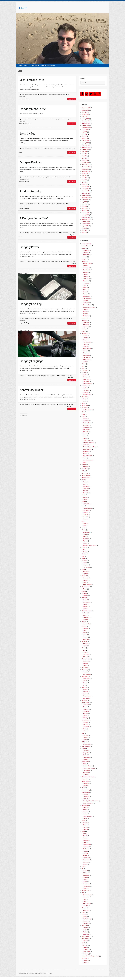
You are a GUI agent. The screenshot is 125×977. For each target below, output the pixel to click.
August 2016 (85, 199)
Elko (84, 650)
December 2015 (86, 217)
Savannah (85, 466)
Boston (85, 589)
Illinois (83, 495)
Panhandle (86, 444)
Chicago (85, 497)
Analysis (84, 259)
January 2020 (85, 119)
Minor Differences (86, 610)
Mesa (84, 289)
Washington (85, 925)
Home (20, 65)
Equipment (45, 203)
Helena (85, 632)
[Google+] (86, 94)
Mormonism (86, 897)
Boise (84, 484)
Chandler (58, 94)
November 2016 (86, 193)
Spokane (85, 932)
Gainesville (86, 846)
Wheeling (85, 940)
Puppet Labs (86, 757)
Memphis (85, 827)
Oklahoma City (87, 744)
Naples (85, 438)
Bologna (85, 523)
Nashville (85, 829)
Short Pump (86, 923)
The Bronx (86, 698)
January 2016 (85, 215)
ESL (83, 412)
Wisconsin (55, 232)
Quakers (85, 774)
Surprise (85, 309)
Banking (84, 329)
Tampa (85, 453)
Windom (85, 608)
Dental (83, 403)
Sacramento (86, 355)
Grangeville (86, 486)
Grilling (83, 471)
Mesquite (85, 656)
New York (84, 687)
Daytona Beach (87, 423)
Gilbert (63, 94)
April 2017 (84, 182)
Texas (83, 831)
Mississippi (85, 613)
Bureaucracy (85, 333)
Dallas (84, 842)
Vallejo (85, 361)
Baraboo (85, 947)
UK (82, 868)
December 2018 (86, 145)
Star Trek (85, 519)
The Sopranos (87, 674)
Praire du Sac (86, 951)
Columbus (85, 737)
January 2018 (85, 162)
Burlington (85, 377)
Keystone (85, 811)
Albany (85, 689)
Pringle (85, 818)
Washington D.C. (86, 936)
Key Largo (86, 429)
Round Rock (86, 857)
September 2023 (86, 108)
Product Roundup (31, 191)
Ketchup (84, 554)
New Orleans (86, 567)
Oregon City (86, 753)
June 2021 (84, 112)
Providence (86, 783)
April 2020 (84, 116)
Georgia (84, 464)
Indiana (84, 501)
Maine (83, 569)
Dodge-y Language (31, 361)
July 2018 (84, 151)
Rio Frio (85, 855)
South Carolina (86, 792)
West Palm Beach (88, 460)
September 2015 (86, 223)
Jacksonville (86, 427)
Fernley (85, 652)
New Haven (86, 390)
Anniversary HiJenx (31, 389)
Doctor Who (85, 405)
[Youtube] (95, 94)
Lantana (85, 434)
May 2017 (84, 180)
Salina (84, 536)
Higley (84, 285)
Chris (22, 203)
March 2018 (85, 160)
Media (84, 763)
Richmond (85, 921)
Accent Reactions (41, 375)
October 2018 (85, 149)
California (84, 335)
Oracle (85, 291)
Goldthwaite (86, 849)
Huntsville (85, 252)
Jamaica (85, 694)
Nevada (84, 648)
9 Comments (62, 375)
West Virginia (85, 938)
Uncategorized (85, 890)
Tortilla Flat (86, 316)
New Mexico (85, 676)
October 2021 (85, 110)
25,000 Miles (27, 133)
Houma (85, 562)
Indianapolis (86, 503)
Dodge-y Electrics (31, 162)
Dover (84, 399)
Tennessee (85, 822)
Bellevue (85, 643)
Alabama (84, 248)
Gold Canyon (86, 278)
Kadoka (85, 809)
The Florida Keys (87, 455)
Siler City (85, 718)
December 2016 (86, 191)
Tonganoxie (86, 538)
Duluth (85, 604)
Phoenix (85, 294)
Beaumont (86, 840)
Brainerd (85, 600)
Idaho (83, 479)
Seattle (85, 929)
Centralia (85, 927)
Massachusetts (86, 586)
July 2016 (84, 202)
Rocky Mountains (87, 383)
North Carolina (85, 702)
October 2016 (85, 195)
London (85, 881)
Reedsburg (86, 954)
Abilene (85, 833)
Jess (22, 94)
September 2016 (86, 197)
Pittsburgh (86, 772)
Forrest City (86, 322)
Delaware (84, 396)
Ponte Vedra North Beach (90, 447)
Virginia (84, 914)
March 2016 (85, 210)
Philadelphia (86, 770)
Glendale (85, 276)
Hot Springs (86, 324)
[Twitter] (91, 94)
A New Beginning (44, 94)
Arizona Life (85, 318)
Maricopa (85, 287)
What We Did (35, 65)
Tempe (85, 311)
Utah (83, 892)
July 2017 (84, 175)
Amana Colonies (87, 508)
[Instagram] (99, 94)
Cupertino (85, 337)
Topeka (85, 541)
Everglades (86, 425)
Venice (85, 458)
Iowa (83, 506)
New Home (85, 667)
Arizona (51, 94)
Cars (54, 94)
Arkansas (84, 320)
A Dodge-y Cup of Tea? (34, 218)
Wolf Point (86, 639)
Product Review (63, 119)
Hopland (85, 344)
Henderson (86, 709)
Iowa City (85, 514)
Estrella (51, 119)
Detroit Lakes (86, 602)
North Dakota (85, 720)
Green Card (85, 468)
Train (83, 866)
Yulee (84, 462)
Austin (85, 838)
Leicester (85, 877)
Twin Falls (85, 493)
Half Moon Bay (87, 342)
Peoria (85, 499)
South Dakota (85, 805)
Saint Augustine (87, 449)
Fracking (85, 724)
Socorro (85, 683)
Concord (85, 663)
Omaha (85, 645)
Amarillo (85, 836)
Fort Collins (86, 381)
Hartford (85, 388)
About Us (26, 65)
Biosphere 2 (86, 267)
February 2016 (85, 212)
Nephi (84, 899)
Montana (84, 626)
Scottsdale (86, 302)
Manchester (86, 884)
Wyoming (84, 958)
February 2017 (85, 186)
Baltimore (85, 580)
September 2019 (86, 127)
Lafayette (85, 565)
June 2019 (84, 134)
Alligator (85, 418)
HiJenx (22, 8)
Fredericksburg (87, 844)
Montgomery (86, 254)
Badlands (85, 807)
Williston (85, 731)
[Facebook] (82, 94)
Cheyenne (85, 960)
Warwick (85, 785)
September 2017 (86, 171)
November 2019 (86, 123)
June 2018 (84, 153)
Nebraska (84, 641)
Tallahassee (86, 451)
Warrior (85, 257)
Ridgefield (85, 392)
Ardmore (85, 825)
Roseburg (85, 759)
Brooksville (86, 420)
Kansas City (86, 624)
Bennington (86, 910)
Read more (72, 99)
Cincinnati (85, 735)
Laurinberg (86, 711)
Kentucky (84, 547)
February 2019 (85, 140)
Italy (83, 521)
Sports (83, 820)
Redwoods (86, 353)
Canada (84, 364)
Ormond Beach (87, 440)
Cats (83, 368)
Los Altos (85, 346)
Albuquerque (86, 678)
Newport (85, 551)
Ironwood (85, 595)
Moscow (85, 490)
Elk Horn (85, 512)
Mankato (85, 606)
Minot (84, 728)
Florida (83, 416)
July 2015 (84, 228)
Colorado (84, 372)
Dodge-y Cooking (31, 304)
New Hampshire (86, 659)
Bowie (84, 582)
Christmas (84, 370)
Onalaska (50, 203)
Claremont (86, 661)
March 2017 (85, 184)
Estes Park (86, 379)
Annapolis (85, 578)
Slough (85, 888)
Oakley (85, 534)
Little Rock (86, 326)
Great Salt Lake (87, 895)
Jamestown (86, 726)
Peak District (86, 886)
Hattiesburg (86, 617)
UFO (84, 685)
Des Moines (86, 510)
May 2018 (84, 156)
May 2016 (84, 206)
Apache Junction (87, 263)
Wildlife (84, 943)
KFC (84, 549)
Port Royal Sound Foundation (91, 801)
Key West (85, 431)
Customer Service (64, 177)
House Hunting (86, 475)
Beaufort (85, 794)
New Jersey (85, 669)
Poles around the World (88, 777)
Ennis (84, 630)
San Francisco (87, 357)
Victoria (85, 543)
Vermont (84, 908)
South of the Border (88, 803)
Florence (85, 798)
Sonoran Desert (87, 305)
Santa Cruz (86, 359)
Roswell (85, 680)
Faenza (85, 525)
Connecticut (85, 385)
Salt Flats (85, 905)
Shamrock (86, 862)
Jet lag (70, 177)
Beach (83, 331)
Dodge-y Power (29, 247)
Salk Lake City (87, 903)
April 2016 (84, 208)
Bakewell (85, 870)
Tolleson (85, 313)
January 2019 (85, 143)
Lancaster (85, 853)
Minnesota (84, 597)
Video (63, 203)
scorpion (85, 300)
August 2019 (85, 129)
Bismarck (85, 722)
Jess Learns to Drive (32, 79)
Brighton (85, 375)
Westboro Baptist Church (89, 545)
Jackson (85, 619)
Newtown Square (87, 766)
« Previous (23, 415)
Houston (85, 851)
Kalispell (85, 635)
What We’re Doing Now (48, 65)
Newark (85, 672)
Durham (85, 707)
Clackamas (86, 750)
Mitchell (85, 814)
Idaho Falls (86, 488)
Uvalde (85, 864)
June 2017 (84, 178)
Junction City (86, 532)
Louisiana (84, 560)
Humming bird (85, 477)
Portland (85, 573)
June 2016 (84, 204)
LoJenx (51, 375)
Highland (85, 691)
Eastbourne (86, 875)
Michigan (84, 593)
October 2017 (85, 169)
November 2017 (86, 167)
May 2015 (84, 232)
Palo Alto (85, 350)
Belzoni (85, 615)
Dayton (85, 739)
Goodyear (55, 119)
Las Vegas (86, 654)
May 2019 (84, 136)
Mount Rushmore (87, 816)
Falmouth (85, 571)
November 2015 (86, 219)
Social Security (86, 790)
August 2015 (85, 226)
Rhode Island (85, 781)
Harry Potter (85, 473)
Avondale (85, 265)
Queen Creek (86, 296)
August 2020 (85, 114)
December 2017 (86, 164)
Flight (83, 414)
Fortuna (85, 340)
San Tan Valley (87, 298)
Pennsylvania (85, 761)
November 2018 (86, 147)
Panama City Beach (88, 442)
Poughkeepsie (87, 696)
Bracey (85, 916)
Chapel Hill (86, 704)
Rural (83, 787)
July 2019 (84, 132)
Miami (84, 436)
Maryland (84, 576)
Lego (83, 556)
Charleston (86, 796)
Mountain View (87, 348)
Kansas (84, 530)
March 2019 (85, 138)
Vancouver (86, 934)
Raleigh (85, 715)
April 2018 (84, 158)
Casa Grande (86, 270)
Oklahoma (84, 742)
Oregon (84, 748)
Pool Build (84, 779)
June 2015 (84, 230)
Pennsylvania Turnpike (89, 768)
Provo (84, 901)
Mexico (84, 591)
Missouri (84, 621)
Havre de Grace (87, 584)
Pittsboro (85, 713)
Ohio (83, 733)
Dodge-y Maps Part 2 (33, 108)
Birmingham (86, 250)
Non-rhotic (84, 700)
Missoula (85, 637)
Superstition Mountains (89, 307)
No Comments (67, 148)
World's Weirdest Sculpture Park (90, 956)
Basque (85, 482)
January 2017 (85, 188)
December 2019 (86, 121)
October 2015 (85, 221)
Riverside (85, 517)
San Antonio (86, 860)
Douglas (85, 962)
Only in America (86, 746)
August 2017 (85, 173)
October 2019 (85, 125)
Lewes (85, 401)
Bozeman (85, 628)
